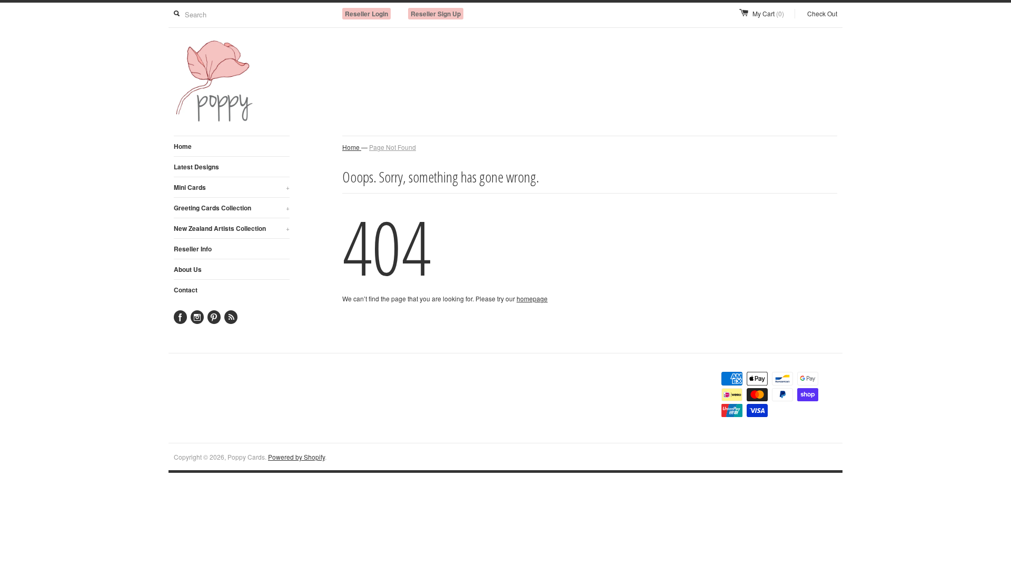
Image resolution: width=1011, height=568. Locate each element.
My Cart (768, 13)
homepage (532, 298)
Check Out (822, 13)
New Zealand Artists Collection (232, 228)
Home (183, 146)
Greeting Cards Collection (232, 207)
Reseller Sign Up (436, 13)
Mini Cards (232, 187)
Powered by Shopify (296, 456)
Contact (185, 290)
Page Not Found (392, 147)
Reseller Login (366, 13)
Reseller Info (193, 248)
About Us (188, 269)
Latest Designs (196, 166)
